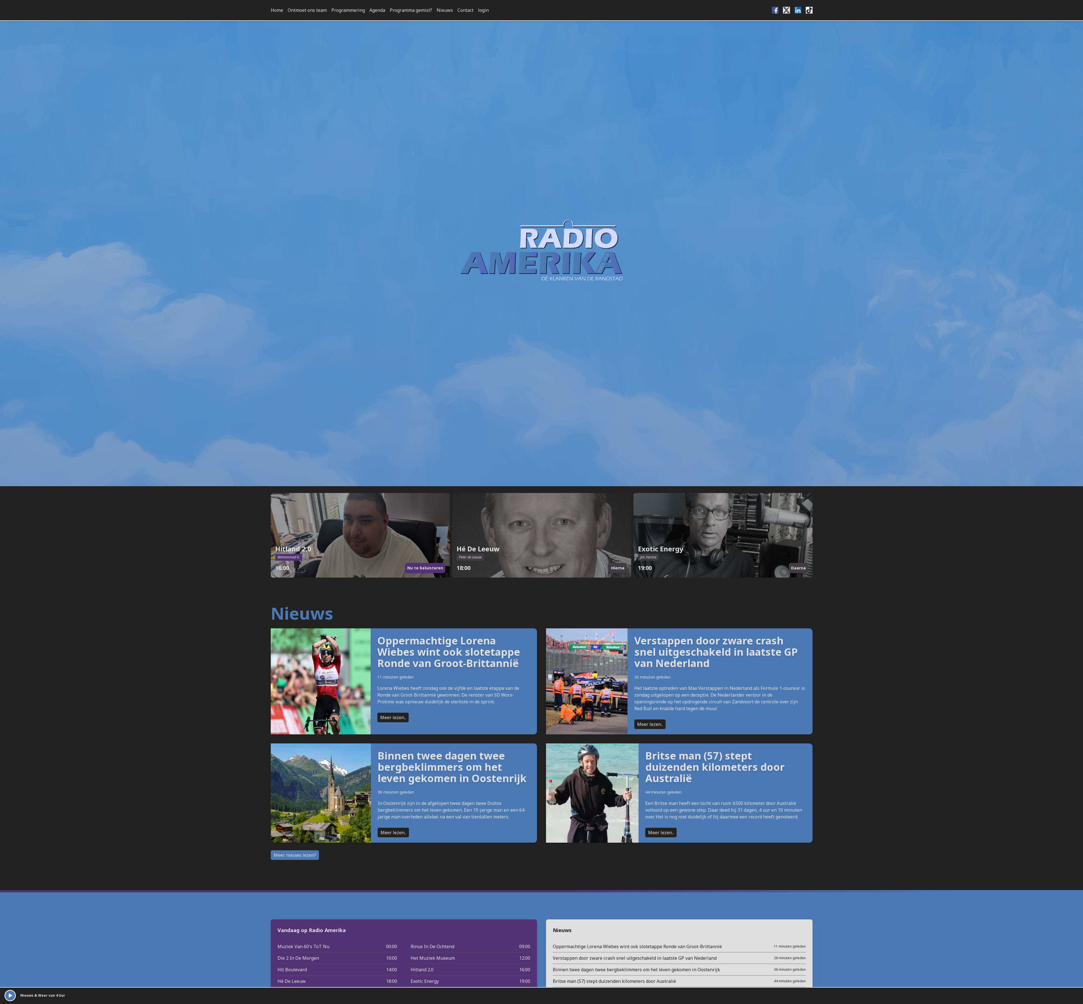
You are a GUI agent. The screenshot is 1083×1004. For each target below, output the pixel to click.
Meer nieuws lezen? (295, 855)
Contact (465, 10)
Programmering (348, 10)
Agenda (377, 10)
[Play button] (10, 995)
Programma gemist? (411, 10)
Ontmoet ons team (307, 10)
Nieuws (445, 10)
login (483, 10)
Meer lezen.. (393, 717)
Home (277, 10)
